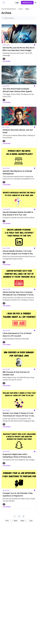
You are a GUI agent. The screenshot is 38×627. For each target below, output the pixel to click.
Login (17, 2)
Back (15, 521)
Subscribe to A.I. (27, 2)
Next (22, 521)
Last (30, 521)
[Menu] (35, 2)
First (7, 521)
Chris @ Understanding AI (8, 9)
